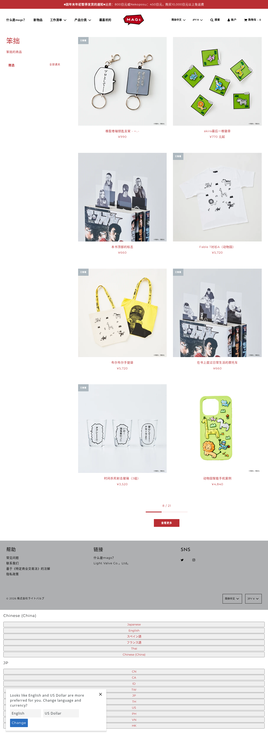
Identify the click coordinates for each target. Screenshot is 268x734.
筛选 (11, 65)
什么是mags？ (16, 20)
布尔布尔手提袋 (122, 362)
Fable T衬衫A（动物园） (217, 247)
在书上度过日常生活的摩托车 (217, 362)
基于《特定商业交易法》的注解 (28, 569)
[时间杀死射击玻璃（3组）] (122, 428)
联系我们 (12, 563)
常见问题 (12, 558)
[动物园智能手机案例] (217, 428)
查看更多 (166, 523)
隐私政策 (12, 574)
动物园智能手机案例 (217, 478)
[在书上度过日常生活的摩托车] (217, 313)
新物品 (38, 20)
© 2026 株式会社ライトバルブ (25, 598)
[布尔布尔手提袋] (122, 313)
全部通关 (54, 64)
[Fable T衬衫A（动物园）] (217, 197)
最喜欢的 (105, 20)
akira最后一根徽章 (217, 131)
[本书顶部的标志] (122, 197)
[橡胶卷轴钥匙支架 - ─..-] (122, 81)
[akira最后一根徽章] (217, 81)
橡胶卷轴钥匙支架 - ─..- (122, 131)
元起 (217, 137)
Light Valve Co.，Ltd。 (112, 563)
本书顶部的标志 (122, 247)
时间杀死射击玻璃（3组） (122, 478)
